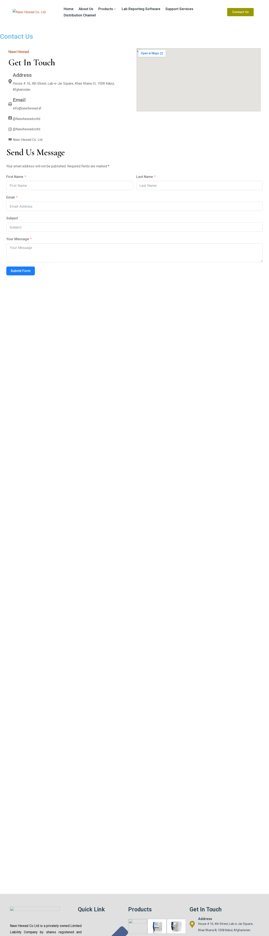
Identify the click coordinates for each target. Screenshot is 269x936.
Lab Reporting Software (141, 9)
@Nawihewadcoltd (26, 119)
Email (10, 197)
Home (69, 9)
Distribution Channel (80, 15)
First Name (14, 177)
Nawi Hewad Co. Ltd (27, 140)
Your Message (17, 239)
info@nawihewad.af (27, 108)
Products (105, 9)
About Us (86, 9)
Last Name (144, 177)
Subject (12, 218)
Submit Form (20, 271)
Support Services (179, 9)
